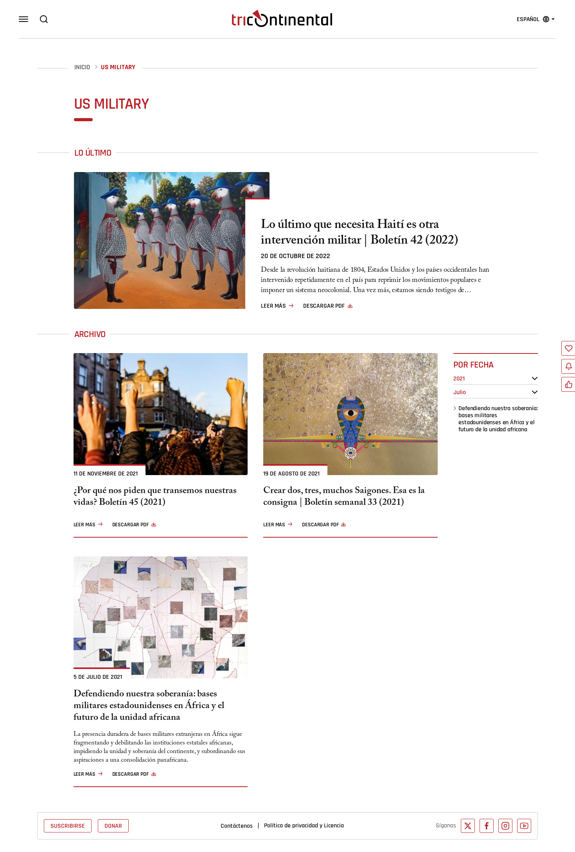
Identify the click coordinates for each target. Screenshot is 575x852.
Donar (113, 826)
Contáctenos (237, 826)
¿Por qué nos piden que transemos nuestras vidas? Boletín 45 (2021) (155, 497)
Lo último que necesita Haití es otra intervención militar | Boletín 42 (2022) (359, 233)
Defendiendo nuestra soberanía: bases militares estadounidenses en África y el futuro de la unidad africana (497, 419)
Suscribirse (67, 826)
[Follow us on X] (468, 826)
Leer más (273, 306)
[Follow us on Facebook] (487, 826)
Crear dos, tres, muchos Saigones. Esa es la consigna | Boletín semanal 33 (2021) (344, 497)
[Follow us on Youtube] (524, 826)
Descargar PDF (324, 306)
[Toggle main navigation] (23, 19)
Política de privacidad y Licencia (304, 825)
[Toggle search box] (43, 19)
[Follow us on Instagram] (505, 826)
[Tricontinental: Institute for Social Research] (282, 18)
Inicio (82, 67)
